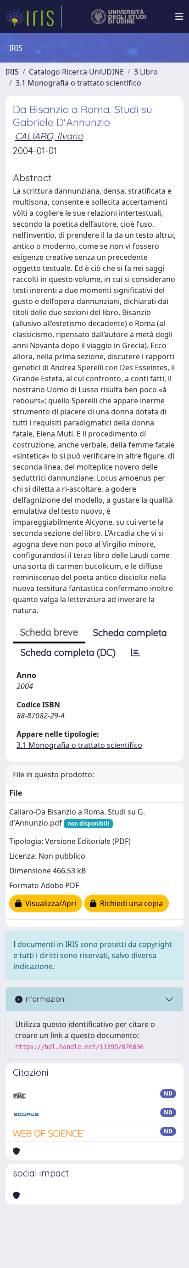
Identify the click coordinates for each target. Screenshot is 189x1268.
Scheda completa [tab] (130, 632)
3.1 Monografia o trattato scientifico (78, 83)
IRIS (12, 72)
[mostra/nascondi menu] (179, 16)
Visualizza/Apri (49, 903)
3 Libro (146, 72)
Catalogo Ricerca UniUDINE (76, 72)
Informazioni (44, 999)
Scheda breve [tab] (49, 632)
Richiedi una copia (129, 903)
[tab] (135, 652)
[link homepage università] (118, 17)
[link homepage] (33, 17)
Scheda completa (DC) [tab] (68, 652)
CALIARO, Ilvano (49, 136)
